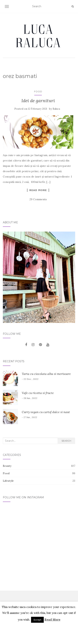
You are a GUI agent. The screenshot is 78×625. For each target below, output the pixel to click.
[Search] (72, 6)
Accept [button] (37, 619)
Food (38, 91)
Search (66, 440)
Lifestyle (8, 480)
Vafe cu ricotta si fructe (38, 393)
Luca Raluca (39, 35)
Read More (38, 190)
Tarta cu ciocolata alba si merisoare (46, 374)
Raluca (56, 108)
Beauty (7, 466)
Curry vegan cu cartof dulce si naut (46, 412)
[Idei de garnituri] (38, 132)
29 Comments (38, 199)
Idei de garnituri (38, 101)
